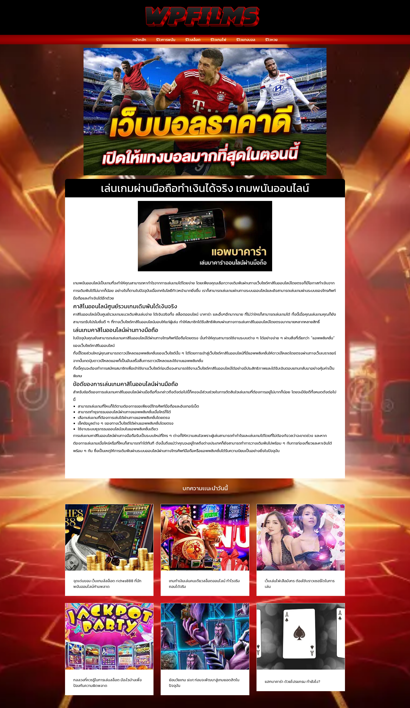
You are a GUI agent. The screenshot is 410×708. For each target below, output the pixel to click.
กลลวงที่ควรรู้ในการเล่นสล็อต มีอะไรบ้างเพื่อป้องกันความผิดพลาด (107, 682)
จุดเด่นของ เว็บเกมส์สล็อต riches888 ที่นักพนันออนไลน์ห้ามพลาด (107, 583)
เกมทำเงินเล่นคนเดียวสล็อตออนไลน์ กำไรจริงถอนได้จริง (204, 583)
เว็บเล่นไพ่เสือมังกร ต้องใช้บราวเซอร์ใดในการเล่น (300, 583)
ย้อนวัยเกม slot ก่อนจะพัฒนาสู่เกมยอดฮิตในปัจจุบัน (204, 682)
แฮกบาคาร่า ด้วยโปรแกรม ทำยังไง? (292, 681)
